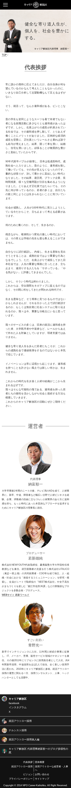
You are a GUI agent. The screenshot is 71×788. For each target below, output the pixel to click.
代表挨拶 (28, 762)
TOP (4, 55)
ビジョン (28, 774)
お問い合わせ (42, 774)
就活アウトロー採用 (22, 766)
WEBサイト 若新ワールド (15, 594)
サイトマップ (42, 778)
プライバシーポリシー (21, 778)
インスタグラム (18, 707)
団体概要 (39, 762)
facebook (14, 703)
